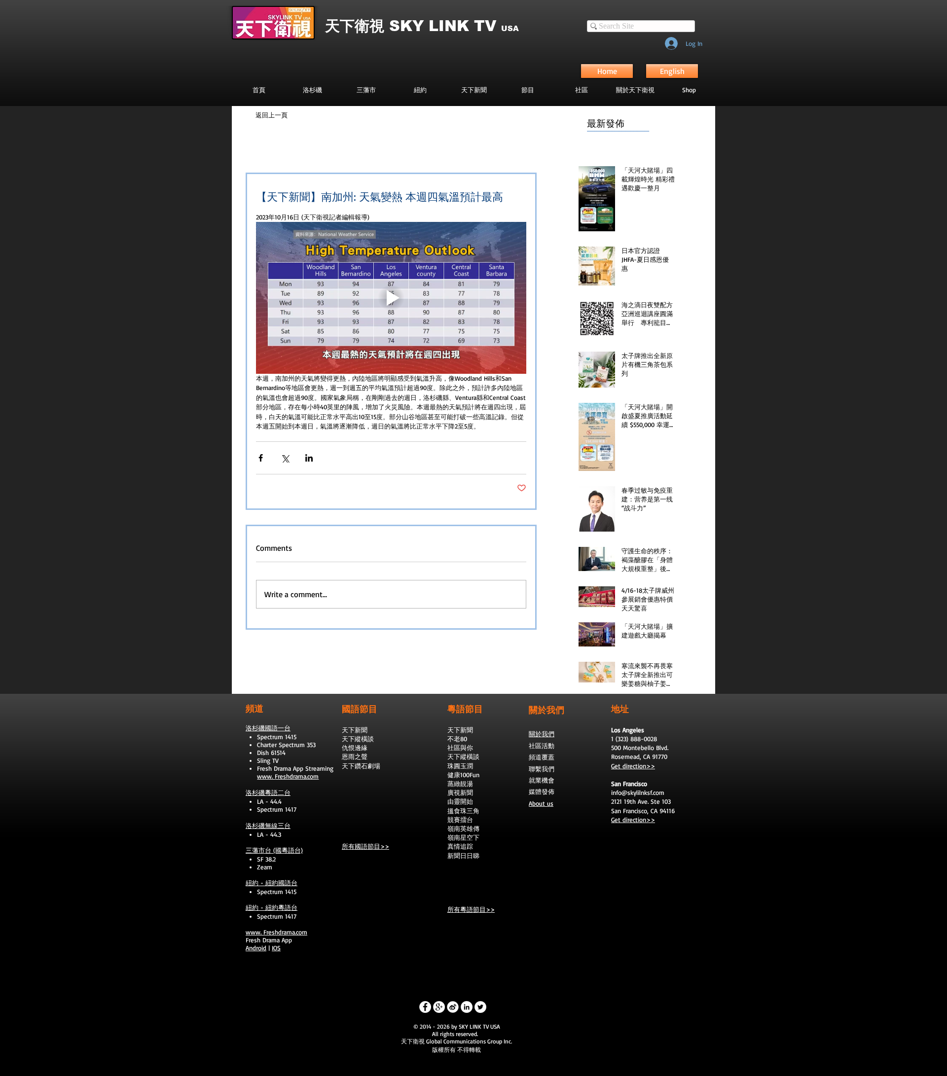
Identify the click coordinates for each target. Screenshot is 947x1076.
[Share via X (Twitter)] (285, 458)
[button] (527, 90)
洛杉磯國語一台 (268, 728)
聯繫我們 (541, 769)
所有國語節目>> (365, 846)
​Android (256, 948)
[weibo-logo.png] (453, 1007)
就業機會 (541, 780)
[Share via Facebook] (260, 458)
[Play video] (391, 298)
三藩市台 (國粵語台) (274, 850)
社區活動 (541, 746)
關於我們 (541, 734)
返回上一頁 (271, 115)
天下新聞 (354, 730)
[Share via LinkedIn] (309, 458)
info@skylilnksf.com (637, 792)
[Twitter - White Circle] (480, 1007)
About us (541, 803)
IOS (276, 948)
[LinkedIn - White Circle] (467, 1007)
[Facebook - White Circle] (425, 1007)
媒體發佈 (541, 791)
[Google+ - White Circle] (439, 1007)
